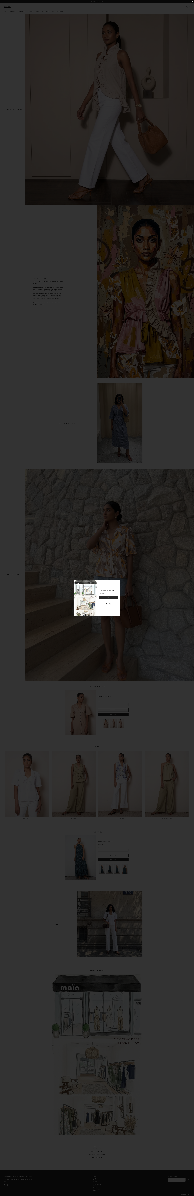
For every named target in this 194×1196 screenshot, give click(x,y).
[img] (106, 603)
